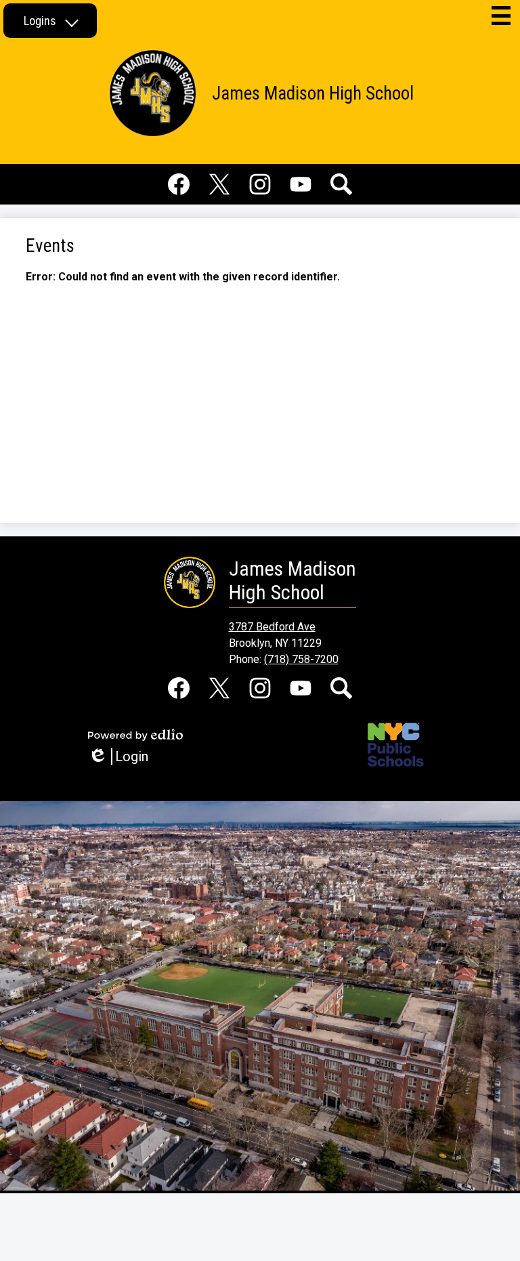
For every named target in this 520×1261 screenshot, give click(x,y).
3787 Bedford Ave (272, 626)
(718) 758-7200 (301, 659)
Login (123, 756)
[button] (50, 20)
